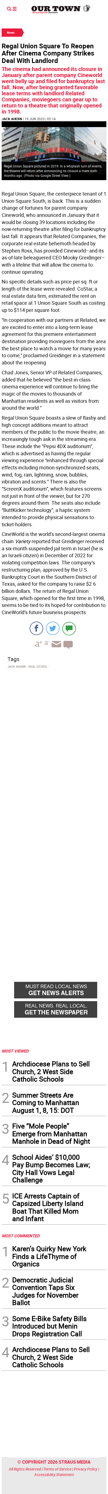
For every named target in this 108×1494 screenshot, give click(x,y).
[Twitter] (53, 628)
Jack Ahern (12, 119)
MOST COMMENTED (21, 1235)
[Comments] (69, 628)
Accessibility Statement (54, 1474)
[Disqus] (54, 746)
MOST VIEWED (15, 1051)
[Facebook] (36, 628)
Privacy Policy (85, 1469)
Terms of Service (57, 1469)
